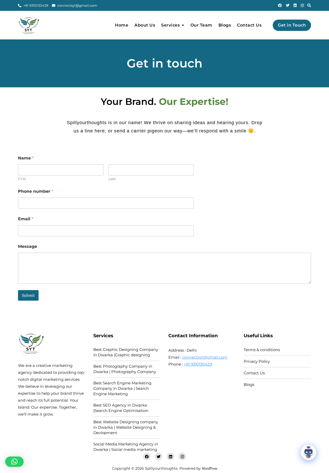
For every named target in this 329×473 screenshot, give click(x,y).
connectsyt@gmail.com (77, 5)
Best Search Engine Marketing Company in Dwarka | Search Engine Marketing (122, 388)
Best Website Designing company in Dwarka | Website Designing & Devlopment (125, 427)
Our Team (201, 25)
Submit (28, 295)
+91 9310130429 (35, 5)
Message (27, 246)
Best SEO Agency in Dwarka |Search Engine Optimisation (120, 408)
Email (25, 218)
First (22, 179)
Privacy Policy (257, 361)
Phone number (35, 191)
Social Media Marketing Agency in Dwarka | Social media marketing (125, 447)
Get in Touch (292, 25)
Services (170, 25)
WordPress (209, 468)
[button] (14, 462)
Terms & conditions (262, 349)
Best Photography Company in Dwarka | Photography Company (124, 369)
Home (121, 25)
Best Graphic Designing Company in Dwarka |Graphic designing (125, 352)
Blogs (224, 25)
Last (112, 179)
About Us (144, 25)
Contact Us (249, 25)
